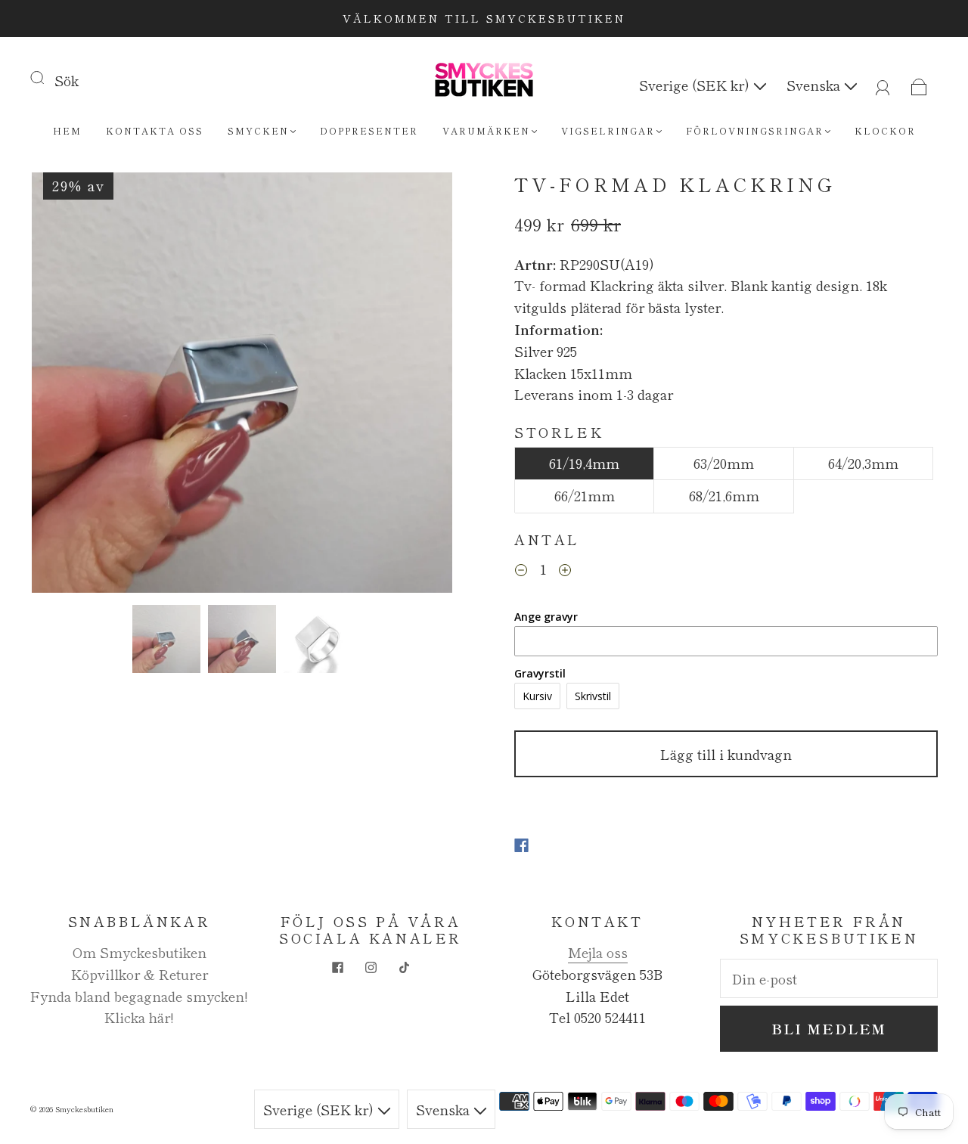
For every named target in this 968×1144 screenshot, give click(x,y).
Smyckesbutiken (84, 1109)
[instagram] (370, 967)
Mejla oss (598, 952)
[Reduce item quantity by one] (521, 571)
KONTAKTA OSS (154, 130)
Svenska (815, 85)
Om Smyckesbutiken (139, 952)
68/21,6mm (724, 495)
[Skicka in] (47, 77)
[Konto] (883, 84)
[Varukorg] (919, 84)
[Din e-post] (829, 979)
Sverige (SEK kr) (696, 85)
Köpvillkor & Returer (139, 974)
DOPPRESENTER (369, 130)
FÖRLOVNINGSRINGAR (755, 130)
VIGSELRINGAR (608, 130)
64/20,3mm (863, 463)
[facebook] (337, 967)
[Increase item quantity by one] (565, 571)
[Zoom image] (242, 385)
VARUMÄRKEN (486, 130)
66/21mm (584, 495)
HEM (67, 130)
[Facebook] (521, 845)
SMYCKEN (258, 130)
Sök (66, 80)
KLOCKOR (885, 130)
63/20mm (723, 463)
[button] (74, 385)
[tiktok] (403, 967)
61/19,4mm (584, 463)
